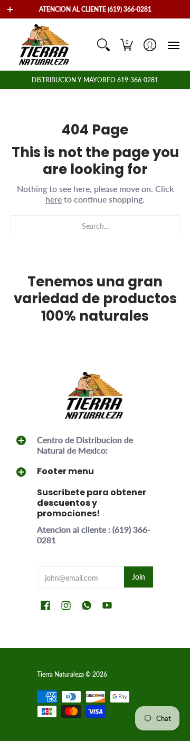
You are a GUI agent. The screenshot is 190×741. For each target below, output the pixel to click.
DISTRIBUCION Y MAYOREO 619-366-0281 (95, 80)
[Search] (103, 44)
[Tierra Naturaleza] (45, 44)
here (53, 199)
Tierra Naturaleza (60, 674)
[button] (126, 44)
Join (138, 576)
